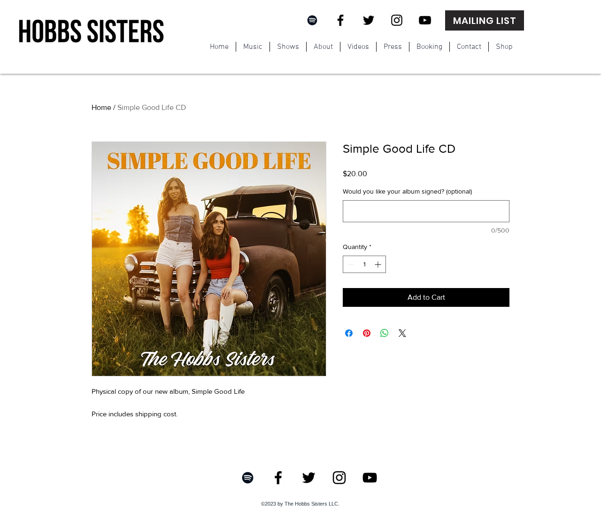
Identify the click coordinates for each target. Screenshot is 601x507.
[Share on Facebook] (348, 333)
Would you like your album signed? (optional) (407, 191)
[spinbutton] (364, 264)
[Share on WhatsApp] (384, 333)
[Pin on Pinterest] (366, 333)
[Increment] (379, 264)
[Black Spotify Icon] (312, 20)
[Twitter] (368, 20)
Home (101, 107)
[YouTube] (424, 20)
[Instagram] (396, 20)
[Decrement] (350, 264)
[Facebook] (340, 20)
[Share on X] (402, 333)
